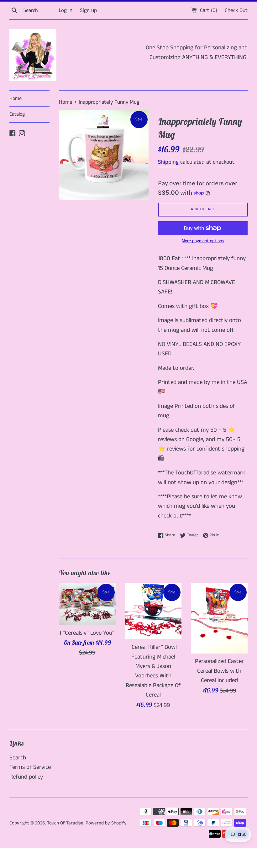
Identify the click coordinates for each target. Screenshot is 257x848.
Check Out (236, 10)
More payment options (203, 241)
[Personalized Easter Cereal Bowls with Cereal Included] (219, 618)
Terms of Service (30, 767)
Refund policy (26, 777)
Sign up (88, 10)
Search (17, 757)
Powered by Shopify (106, 823)
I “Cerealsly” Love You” (87, 633)
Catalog (17, 114)
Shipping (168, 162)
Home (15, 98)
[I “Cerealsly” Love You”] (87, 604)
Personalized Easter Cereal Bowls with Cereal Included (219, 671)
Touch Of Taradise (65, 823)
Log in (65, 10)
